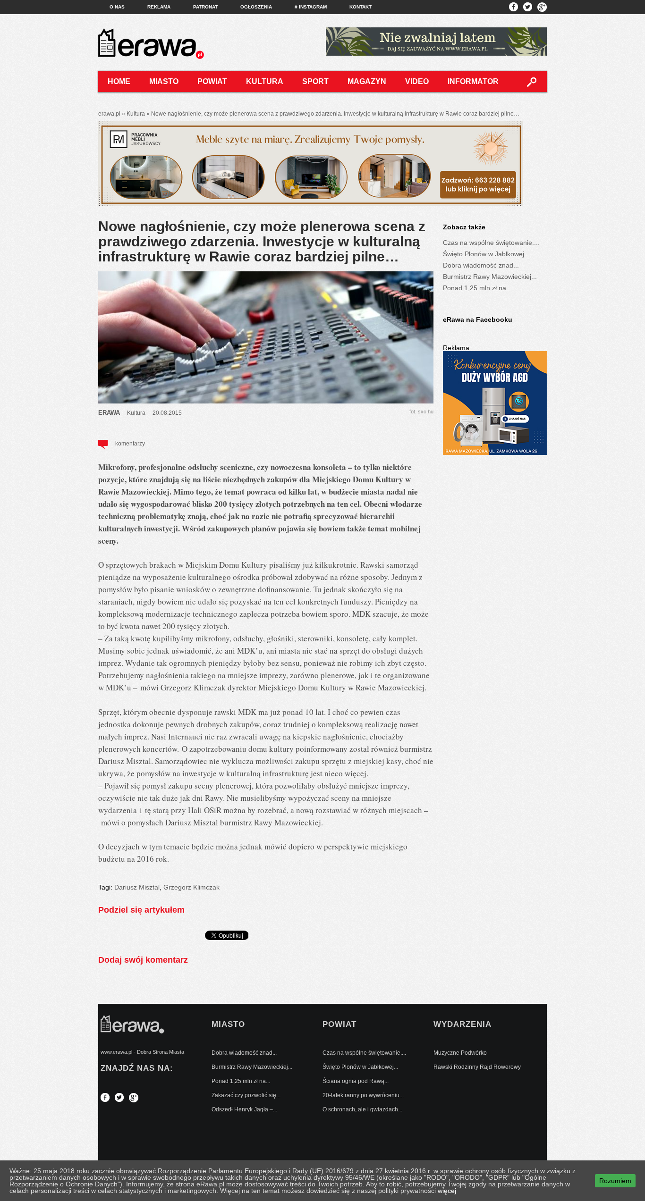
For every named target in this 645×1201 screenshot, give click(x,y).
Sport (315, 81)
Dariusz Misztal (137, 887)
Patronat (205, 6)
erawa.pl (109, 113)
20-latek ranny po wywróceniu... (363, 1095)
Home (119, 81)
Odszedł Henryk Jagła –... (244, 1109)
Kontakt (360, 6)
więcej (447, 1190)
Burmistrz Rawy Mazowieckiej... (490, 276)
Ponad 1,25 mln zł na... (477, 288)
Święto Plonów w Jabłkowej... (486, 254)
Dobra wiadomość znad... (481, 265)
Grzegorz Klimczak (191, 887)
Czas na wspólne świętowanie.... (491, 242)
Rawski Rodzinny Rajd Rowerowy (477, 1067)
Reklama (158, 6)
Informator (473, 81)
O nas (117, 6)
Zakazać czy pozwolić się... (246, 1095)
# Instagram (311, 6)
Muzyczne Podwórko (460, 1053)
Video (417, 81)
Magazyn (367, 81)
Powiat (212, 81)
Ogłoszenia (256, 6)
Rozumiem (615, 1180)
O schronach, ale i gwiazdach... (362, 1109)
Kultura (264, 81)
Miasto (163, 81)
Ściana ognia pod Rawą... (355, 1081)
